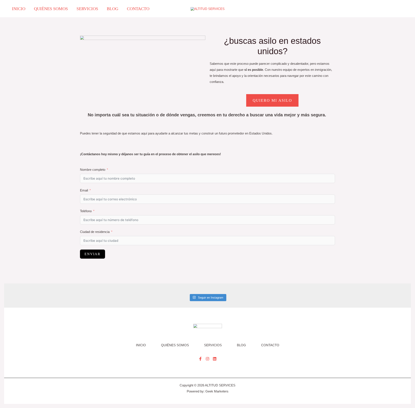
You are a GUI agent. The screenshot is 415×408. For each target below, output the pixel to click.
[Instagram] (207, 359)
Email (84, 190)
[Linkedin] (215, 359)
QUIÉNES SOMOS (175, 345)
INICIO (141, 345)
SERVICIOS (213, 345)
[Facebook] (200, 359)
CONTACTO (270, 345)
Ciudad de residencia (95, 232)
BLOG (241, 345)
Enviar (93, 254)
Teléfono (86, 211)
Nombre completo (92, 169)
